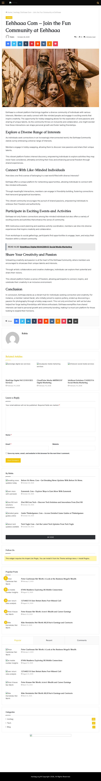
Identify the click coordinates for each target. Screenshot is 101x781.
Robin (12, 37)
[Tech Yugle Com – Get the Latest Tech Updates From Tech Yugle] (12, 527)
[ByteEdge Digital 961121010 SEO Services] (19, 370)
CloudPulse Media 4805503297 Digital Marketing (49, 381)
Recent (49, 640)
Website (55, 444)
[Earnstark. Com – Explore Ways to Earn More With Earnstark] (12, 494)
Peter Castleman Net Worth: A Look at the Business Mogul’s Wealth (48, 579)
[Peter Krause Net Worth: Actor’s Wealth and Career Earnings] (12, 615)
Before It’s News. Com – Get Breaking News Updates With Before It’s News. (52, 480)
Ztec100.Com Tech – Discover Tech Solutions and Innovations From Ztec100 (52, 502)
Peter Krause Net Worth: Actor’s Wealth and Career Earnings (46, 612)
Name (9, 435)
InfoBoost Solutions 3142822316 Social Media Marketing (81, 381)
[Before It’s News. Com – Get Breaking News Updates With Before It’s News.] (12, 483)
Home (9, 12)
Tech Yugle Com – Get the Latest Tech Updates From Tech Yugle (47, 524)
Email (8, 444)
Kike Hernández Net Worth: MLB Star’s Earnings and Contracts (47, 622)
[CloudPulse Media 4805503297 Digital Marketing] (50, 370)
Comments (82, 640)
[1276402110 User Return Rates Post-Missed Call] (12, 604)
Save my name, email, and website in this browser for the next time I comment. (39, 453)
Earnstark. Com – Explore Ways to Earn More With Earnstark (46, 491)
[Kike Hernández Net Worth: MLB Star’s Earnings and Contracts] (12, 626)
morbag (16, 12)
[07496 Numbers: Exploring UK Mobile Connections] (12, 593)
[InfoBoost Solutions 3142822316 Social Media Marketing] (81, 370)
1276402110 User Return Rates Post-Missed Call (41, 601)
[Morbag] (13, 3)
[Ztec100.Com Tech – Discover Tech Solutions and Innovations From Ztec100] (12, 505)
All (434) (50, 537)
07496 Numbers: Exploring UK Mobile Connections (41, 590)
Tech (9, 723)
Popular (17, 640)
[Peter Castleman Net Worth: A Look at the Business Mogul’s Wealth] (12, 582)
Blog (9, 727)
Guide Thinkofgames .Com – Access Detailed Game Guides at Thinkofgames (52, 513)
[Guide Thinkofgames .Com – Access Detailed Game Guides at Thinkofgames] (12, 516)
